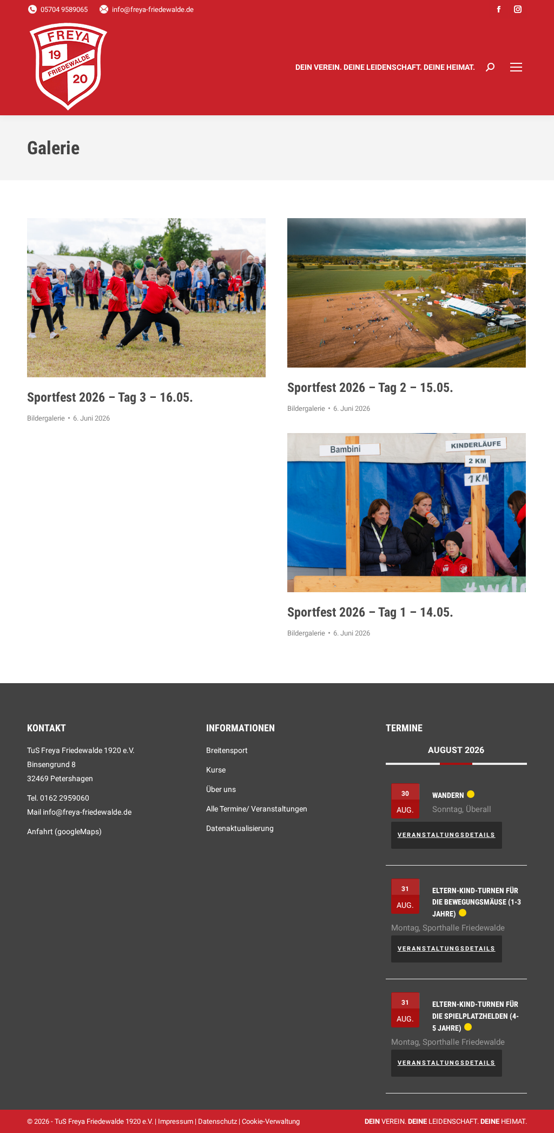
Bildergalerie (46, 418)
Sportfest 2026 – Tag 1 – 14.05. (370, 612)
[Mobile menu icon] (516, 67)
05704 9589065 (64, 9)
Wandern (448, 795)
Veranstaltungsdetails (447, 835)
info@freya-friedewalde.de (153, 9)
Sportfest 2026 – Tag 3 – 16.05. (110, 397)
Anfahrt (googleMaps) (64, 831)
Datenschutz (217, 1121)
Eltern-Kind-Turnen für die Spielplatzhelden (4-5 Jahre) (475, 1016)
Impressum (175, 1121)
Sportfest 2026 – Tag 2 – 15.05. (370, 387)
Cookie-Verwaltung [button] (271, 1121)
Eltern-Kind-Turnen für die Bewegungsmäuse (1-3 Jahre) (476, 902)
